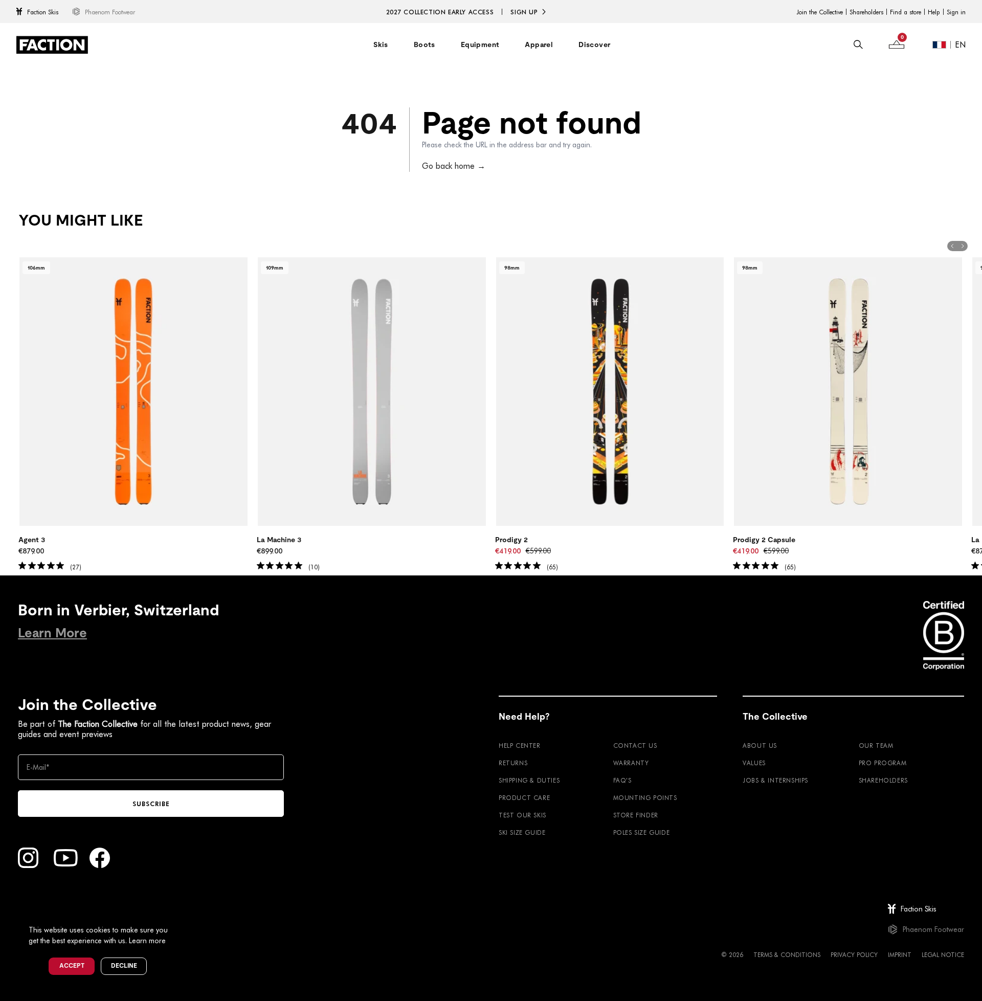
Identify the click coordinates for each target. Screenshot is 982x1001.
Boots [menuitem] (424, 44)
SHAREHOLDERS (883, 780)
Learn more (147, 940)
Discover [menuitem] (594, 44)
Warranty (631, 762)
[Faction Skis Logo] (52, 45)
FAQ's (622, 780)
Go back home (453, 165)
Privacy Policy (854, 954)
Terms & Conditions (786, 954)
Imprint (899, 954)
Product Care (524, 797)
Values (754, 762)
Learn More (52, 633)
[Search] (858, 44)
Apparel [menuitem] (539, 44)
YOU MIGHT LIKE (80, 220)
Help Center (520, 745)
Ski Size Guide (522, 832)
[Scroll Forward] (962, 246)
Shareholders (866, 12)
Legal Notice (943, 954)
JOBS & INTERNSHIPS (775, 780)
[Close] (179, 913)
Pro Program (883, 762)
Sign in (956, 12)
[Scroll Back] (952, 246)
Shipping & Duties (529, 780)
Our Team (876, 745)
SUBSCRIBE (151, 803)
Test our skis (522, 814)
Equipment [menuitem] (480, 44)
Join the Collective (819, 12)
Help (934, 12)
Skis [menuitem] (380, 44)
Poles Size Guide (641, 832)
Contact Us (635, 745)
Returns (513, 762)
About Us (760, 745)
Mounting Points (645, 797)
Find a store (905, 12)
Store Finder (635, 814)
